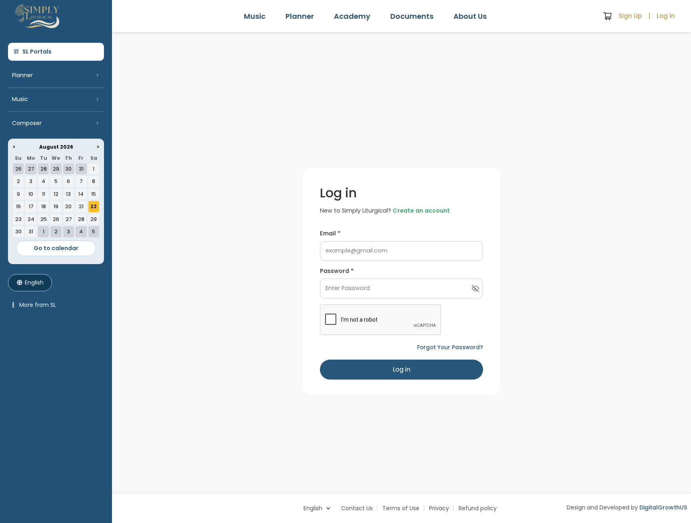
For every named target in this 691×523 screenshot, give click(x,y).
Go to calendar (56, 248)
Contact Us (357, 508)
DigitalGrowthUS (663, 507)
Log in (401, 369)
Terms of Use (400, 508)
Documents (411, 16)
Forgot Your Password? (450, 347)
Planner (300, 16)
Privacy (439, 508)
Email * (330, 233)
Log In (666, 16)
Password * (336, 271)
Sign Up (630, 16)
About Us (470, 16)
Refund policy (478, 508)
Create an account (421, 211)
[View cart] (607, 16)
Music (255, 16)
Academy (352, 16)
